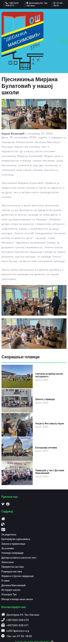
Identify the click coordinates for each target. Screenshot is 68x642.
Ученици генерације (12, 552)
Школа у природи (45, 399)
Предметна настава (12, 566)
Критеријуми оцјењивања (15, 539)
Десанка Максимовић (13, 585)
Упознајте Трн (9, 594)
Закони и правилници (13, 543)
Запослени (7, 562)
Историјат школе (10, 589)
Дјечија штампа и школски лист (19, 557)
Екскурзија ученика (46, 447)
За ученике (7, 548)
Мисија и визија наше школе (17, 599)
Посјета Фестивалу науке (49, 423)
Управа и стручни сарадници (17, 576)
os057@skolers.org (17, 630)
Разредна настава (11, 571)
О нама (5, 580)
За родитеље (8, 534)
